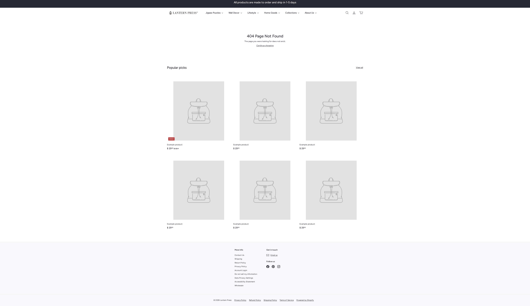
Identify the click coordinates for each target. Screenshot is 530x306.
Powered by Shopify (305, 300)
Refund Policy (255, 300)
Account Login (241, 270)
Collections (291, 12)
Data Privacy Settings (244, 278)
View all (359, 67)
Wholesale (239, 285)
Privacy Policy (241, 266)
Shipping (238, 259)
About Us (309, 12)
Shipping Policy (270, 300)
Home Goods (271, 12)
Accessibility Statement (245, 282)
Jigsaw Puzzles (213, 12)
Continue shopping (265, 45)
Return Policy (240, 263)
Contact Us (239, 255)
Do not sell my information (246, 274)
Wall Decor (234, 12)
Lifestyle (252, 12)
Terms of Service (287, 300)
